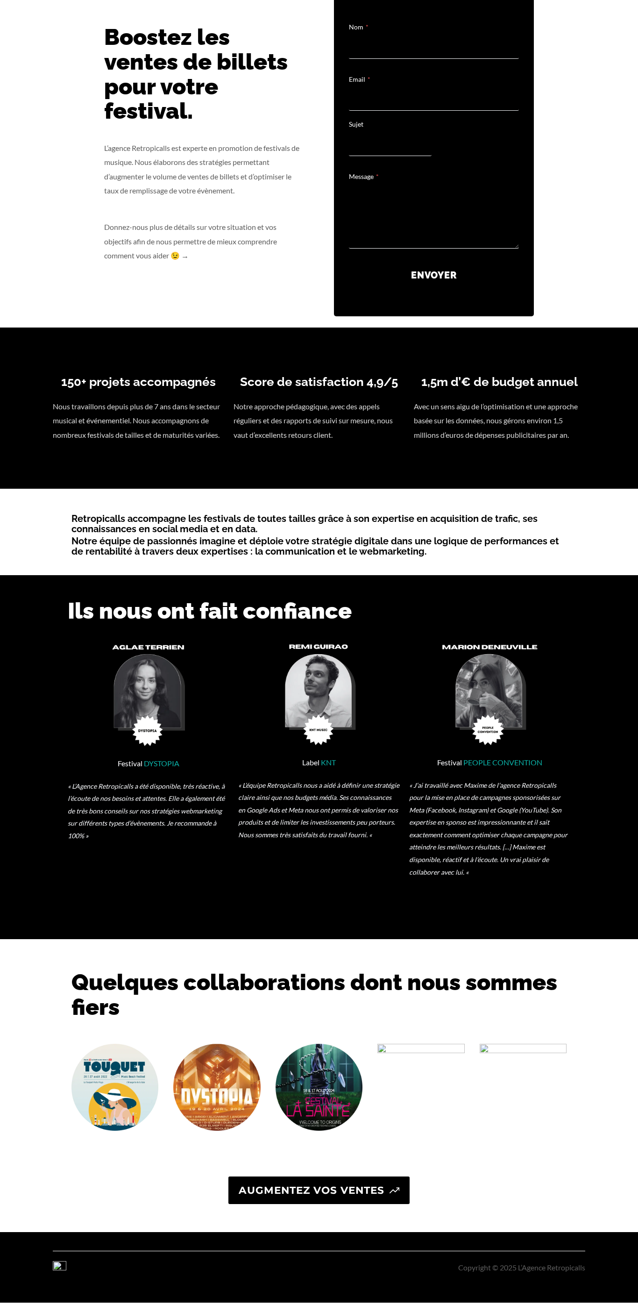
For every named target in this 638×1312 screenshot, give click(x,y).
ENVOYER (434, 275)
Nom (359, 27)
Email (359, 79)
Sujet (356, 124)
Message (364, 176)
